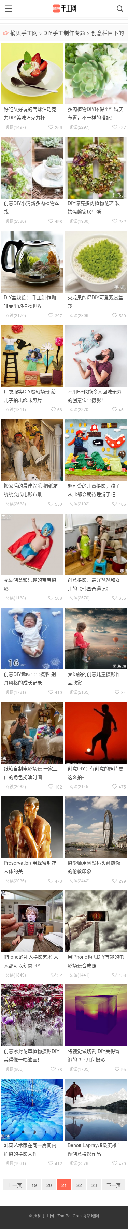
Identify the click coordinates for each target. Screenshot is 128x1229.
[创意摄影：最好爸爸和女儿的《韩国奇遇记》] (95, 543)
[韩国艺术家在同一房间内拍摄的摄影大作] (32, 1108)
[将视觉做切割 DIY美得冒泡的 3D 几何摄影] (95, 1014)
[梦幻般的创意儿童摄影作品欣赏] (95, 637)
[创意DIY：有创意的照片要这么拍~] (95, 731)
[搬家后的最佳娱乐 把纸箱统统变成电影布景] (32, 449)
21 (64, 1185)
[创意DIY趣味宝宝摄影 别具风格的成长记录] (32, 637)
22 (79, 1185)
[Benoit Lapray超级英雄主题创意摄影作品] (95, 1108)
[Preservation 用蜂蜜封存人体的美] (32, 826)
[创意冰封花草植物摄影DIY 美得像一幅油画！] (32, 1014)
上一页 (15, 1185)
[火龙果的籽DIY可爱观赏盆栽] (95, 261)
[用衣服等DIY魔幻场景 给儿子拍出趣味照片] (32, 355)
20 (49, 1185)
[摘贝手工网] (64, 8)
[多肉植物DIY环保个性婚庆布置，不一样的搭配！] (95, 72)
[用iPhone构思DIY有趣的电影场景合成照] (95, 920)
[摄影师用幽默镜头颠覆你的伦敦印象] (95, 826)
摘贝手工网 (24, 33)
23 (94, 1185)
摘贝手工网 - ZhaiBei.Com (57, 1215)
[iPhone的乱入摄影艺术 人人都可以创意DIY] (32, 920)
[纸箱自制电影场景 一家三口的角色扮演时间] (32, 731)
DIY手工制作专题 (64, 33)
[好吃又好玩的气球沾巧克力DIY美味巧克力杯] (32, 72)
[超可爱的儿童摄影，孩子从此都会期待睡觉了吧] (95, 449)
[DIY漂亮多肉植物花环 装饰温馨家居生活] (95, 166)
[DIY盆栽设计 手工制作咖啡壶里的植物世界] (32, 261)
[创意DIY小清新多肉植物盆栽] (32, 166)
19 (34, 1185)
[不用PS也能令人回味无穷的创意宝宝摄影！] (95, 355)
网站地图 (91, 1215)
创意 (96, 33)
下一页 (113, 1185)
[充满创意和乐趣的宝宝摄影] (32, 543)
